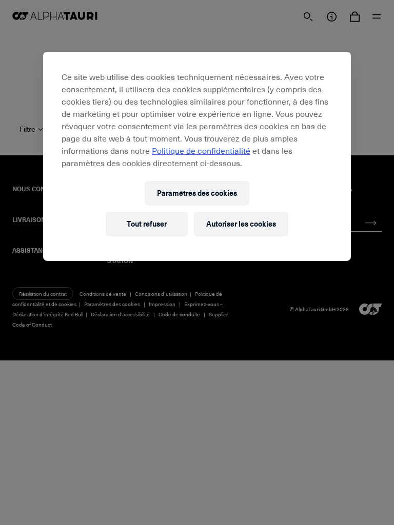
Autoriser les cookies (241, 223)
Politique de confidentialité (201, 150)
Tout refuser (147, 223)
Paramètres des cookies (197, 193)
